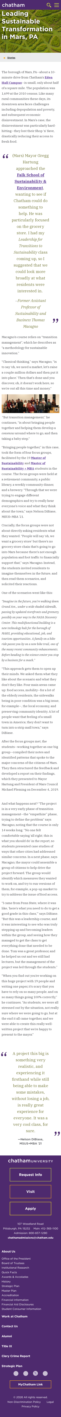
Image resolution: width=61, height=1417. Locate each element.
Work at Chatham (14, 1316)
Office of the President (16, 1258)
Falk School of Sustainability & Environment (30, 181)
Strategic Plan (10, 1286)
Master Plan (9, 1290)
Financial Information (15, 1299)
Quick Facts (9, 1272)
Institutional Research (15, 1267)
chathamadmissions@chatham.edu (30, 1237)
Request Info (30, 1175)
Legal (50, 1401)
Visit (30, 1191)
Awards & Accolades (15, 1276)
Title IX (7, 1346)
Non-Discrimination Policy (24, 1401)
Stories (11, 57)
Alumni (7, 1336)
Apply (30, 1208)
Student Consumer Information (21, 1308)
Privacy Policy (30, 1406)
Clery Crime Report (16, 1356)
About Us (8, 1251)
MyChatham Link (30, 1384)
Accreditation (10, 1295)
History (6, 1281)
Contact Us (10, 1326)
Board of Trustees (13, 1263)
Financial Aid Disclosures (18, 1304)
